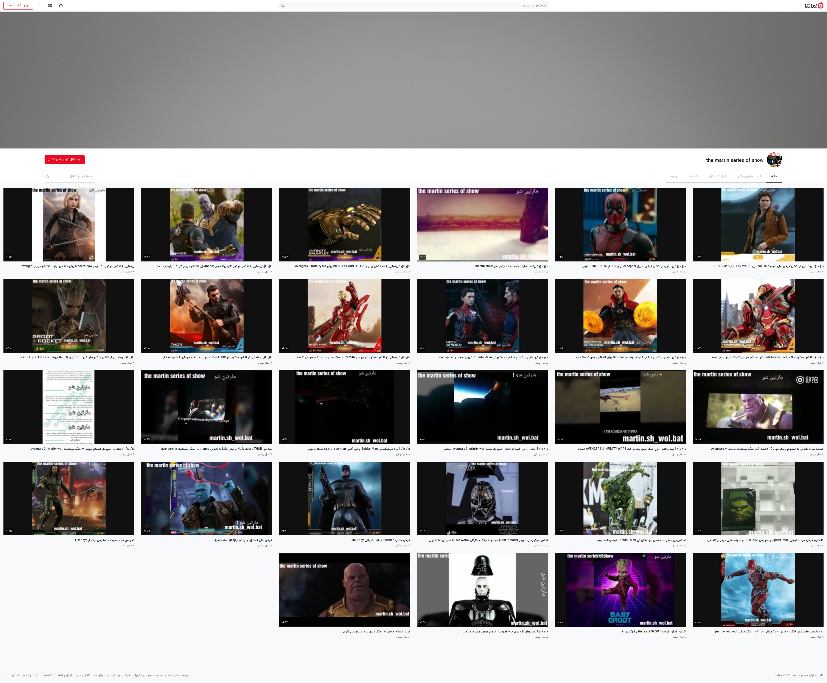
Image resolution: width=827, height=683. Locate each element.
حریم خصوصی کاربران (147, 676)
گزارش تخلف (30, 676)
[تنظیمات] (39, 5)
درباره (674, 176)
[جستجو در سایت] (283, 5)
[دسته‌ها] (50, 5)
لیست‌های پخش (749, 176)
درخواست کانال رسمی (89, 676)
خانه (774, 176)
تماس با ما (11, 676)
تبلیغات (47, 676)
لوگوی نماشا (63, 676)
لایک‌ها (693, 176)
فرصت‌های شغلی (176, 676)
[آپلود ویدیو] (61, 6)
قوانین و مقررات (118, 676)
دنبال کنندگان (718, 176)
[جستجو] (48, 177)
